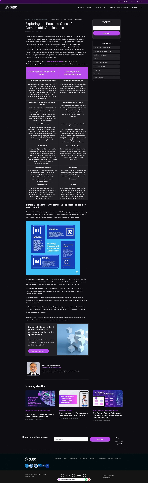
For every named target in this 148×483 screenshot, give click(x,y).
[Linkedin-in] (79, 475)
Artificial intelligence (31, 410)
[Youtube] (84, 475)
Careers (92, 458)
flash (26, 419)
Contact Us (140, 1)
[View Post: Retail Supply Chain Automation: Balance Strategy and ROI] (40, 398)
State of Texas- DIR (114, 458)
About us (58, 458)
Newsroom (83, 458)
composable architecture (54, 61)
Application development (43, 410)
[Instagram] (73, 475)
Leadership (73, 458)
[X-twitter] (68, 475)
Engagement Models (122, 1)
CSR (65, 458)
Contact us (102, 458)
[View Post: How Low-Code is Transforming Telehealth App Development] (74, 398)
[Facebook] (62, 475)
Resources (132, 1)
